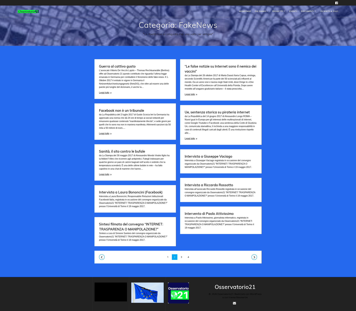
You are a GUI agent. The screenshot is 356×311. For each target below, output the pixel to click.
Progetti (277, 11)
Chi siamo (260, 11)
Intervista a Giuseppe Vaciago (208, 156)
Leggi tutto (104, 92)
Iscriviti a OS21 (329, 11)
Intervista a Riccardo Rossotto (209, 185)
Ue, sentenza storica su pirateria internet (217, 112)
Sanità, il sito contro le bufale (122, 151)
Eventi (293, 11)
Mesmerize (242, 297)
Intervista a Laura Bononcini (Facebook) (131, 192)
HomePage (245, 11)
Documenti (307, 11)
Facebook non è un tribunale (121, 110)
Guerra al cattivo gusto (117, 66)
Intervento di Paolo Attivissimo (209, 214)
